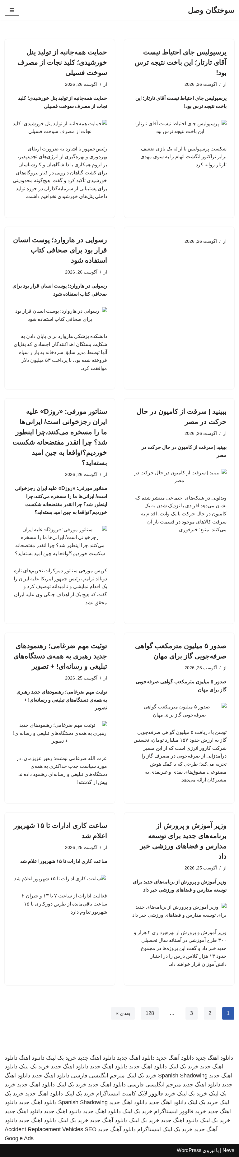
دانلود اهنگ (32, 1058)
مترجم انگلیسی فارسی (98, 1075)
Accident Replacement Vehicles (44, 1129)
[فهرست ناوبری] (12, 10)
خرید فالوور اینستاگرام (180, 1111)
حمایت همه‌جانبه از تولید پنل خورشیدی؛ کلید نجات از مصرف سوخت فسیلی (62, 62)
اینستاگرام (149, 1129)
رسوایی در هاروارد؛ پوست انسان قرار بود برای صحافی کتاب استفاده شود (60, 250)
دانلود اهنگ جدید (214, 1058)
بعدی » (123, 1013)
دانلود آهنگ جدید (175, 1058)
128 (150, 1013)
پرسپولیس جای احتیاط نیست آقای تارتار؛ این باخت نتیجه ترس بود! (181, 62)
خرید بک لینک (61, 1058)
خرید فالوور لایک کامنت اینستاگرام (136, 1093)
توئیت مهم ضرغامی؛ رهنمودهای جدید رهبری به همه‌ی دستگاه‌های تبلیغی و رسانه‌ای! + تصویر (60, 656)
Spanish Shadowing (183, 1075)
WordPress (189, 1150)
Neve (228, 1150)
